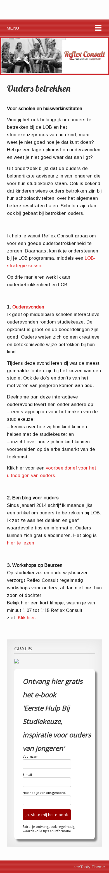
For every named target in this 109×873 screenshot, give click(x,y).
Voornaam (30, 756)
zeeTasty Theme (89, 866)
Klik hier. (27, 617)
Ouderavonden (28, 307)
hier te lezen (20, 543)
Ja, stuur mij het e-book (46, 814)
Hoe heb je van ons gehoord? (44, 792)
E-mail (27, 774)
